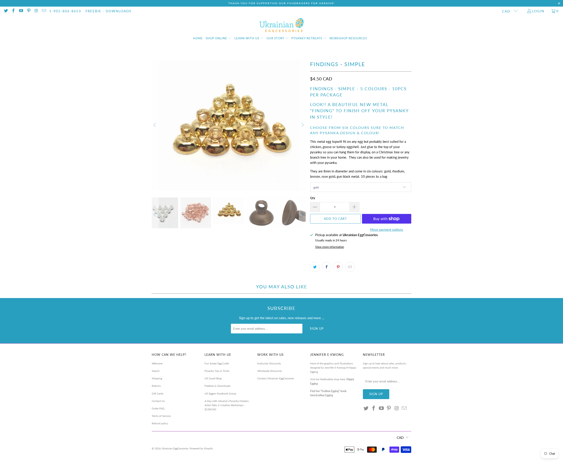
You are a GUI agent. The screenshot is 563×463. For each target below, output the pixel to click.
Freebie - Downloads (108, 11)
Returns (156, 385)
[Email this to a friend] (350, 267)
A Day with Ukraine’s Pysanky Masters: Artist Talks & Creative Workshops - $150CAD (227, 405)
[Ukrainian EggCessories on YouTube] (20, 11)
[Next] (302, 125)
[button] (219, 38)
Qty (312, 198)
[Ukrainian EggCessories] (281, 25)
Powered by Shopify (201, 448)
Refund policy (160, 423)
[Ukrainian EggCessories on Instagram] (36, 11)
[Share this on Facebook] (326, 267)
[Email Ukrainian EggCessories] (43, 11)
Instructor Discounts (269, 363)
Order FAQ (158, 408)
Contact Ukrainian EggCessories (275, 378)
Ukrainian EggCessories (174, 448)
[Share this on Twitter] (315, 267)
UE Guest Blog (213, 378)
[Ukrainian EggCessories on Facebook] (13, 11)
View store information (329, 247)
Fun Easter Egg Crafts (217, 363)
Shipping (157, 378)
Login (538, 11)
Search (156, 371)
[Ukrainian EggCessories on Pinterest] (28, 11)
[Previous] (155, 125)
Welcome (157, 363)
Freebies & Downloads (217, 385)
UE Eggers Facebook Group (220, 393)
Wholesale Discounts (269, 371)
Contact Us (158, 401)
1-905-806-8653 (65, 11)
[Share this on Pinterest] (338, 267)
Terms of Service (161, 416)
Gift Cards (157, 393)
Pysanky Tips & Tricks (217, 371)
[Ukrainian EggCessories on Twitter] (5, 11)
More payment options (386, 230)
